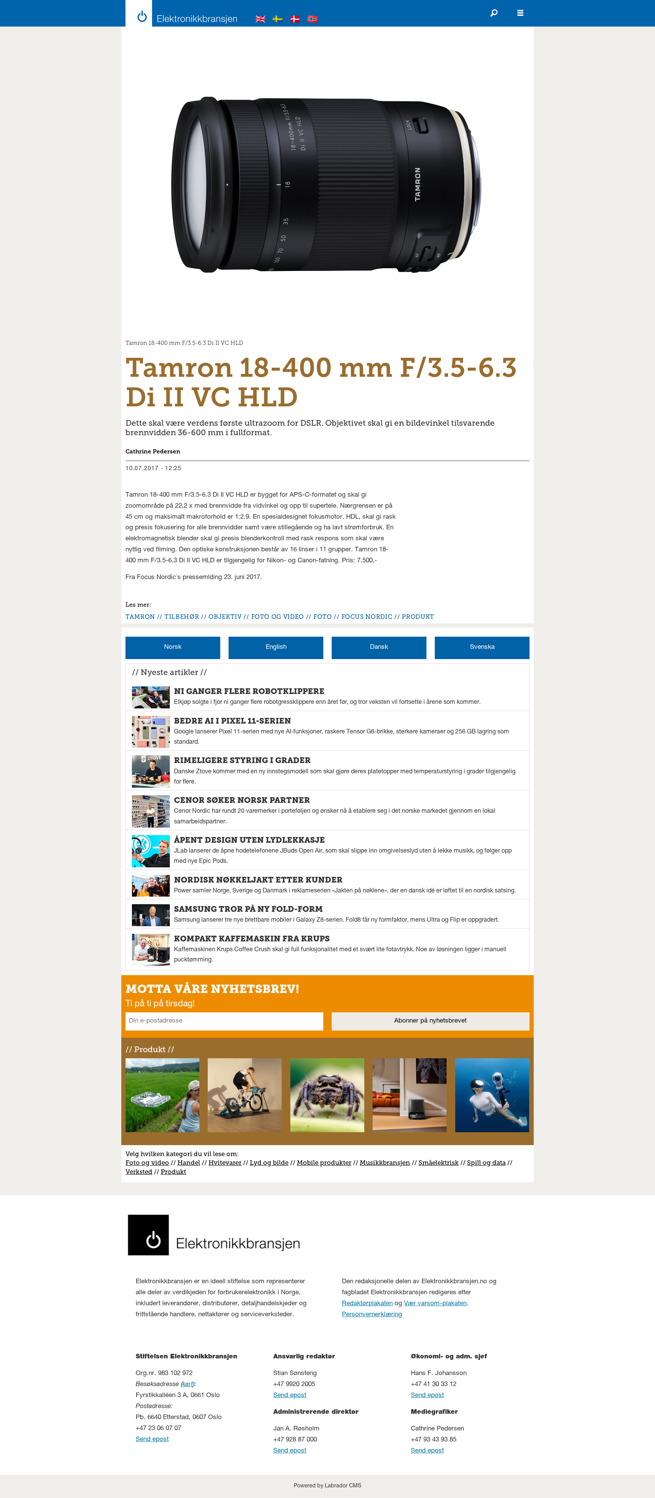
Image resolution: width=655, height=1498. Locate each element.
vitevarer (227, 1162)
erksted (141, 1171)
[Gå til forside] (179, 13)
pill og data (488, 1162)
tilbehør (182, 616)
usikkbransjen (388, 1162)
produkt (418, 616)
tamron (140, 616)
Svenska (482, 647)
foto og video (277, 616)
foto (322, 616)
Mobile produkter (324, 1162)
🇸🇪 (278, 20)
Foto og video (147, 1162)
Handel (188, 1162)
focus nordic (367, 616)
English (276, 647)
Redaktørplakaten (367, 1304)
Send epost (152, 1440)
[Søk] (494, 13)
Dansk (379, 647)
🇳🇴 (312, 20)
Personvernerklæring (372, 1315)
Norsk (173, 647)
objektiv (224, 616)
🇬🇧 (260, 20)
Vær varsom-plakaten (435, 1304)
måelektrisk (440, 1162)
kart (187, 1385)
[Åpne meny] (520, 13)
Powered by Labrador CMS (327, 1486)
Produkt (173, 1171)
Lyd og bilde (269, 1162)
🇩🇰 (295, 20)
